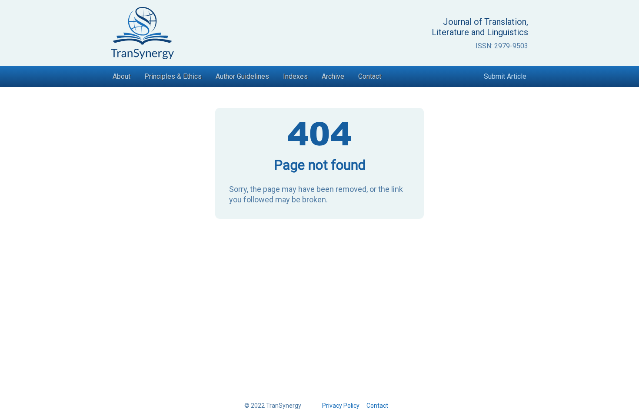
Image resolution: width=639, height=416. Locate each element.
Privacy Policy (340, 405)
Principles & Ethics (173, 76)
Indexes (295, 76)
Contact (369, 76)
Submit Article (505, 76)
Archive (333, 76)
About (121, 76)
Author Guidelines (242, 76)
